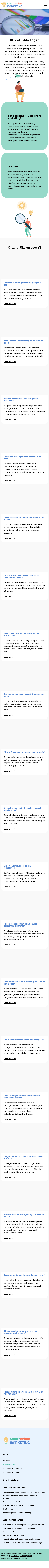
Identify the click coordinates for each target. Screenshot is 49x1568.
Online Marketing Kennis (12, 1468)
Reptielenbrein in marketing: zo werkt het (19, 1528)
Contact (6, 1460)
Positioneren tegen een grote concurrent (19, 1532)
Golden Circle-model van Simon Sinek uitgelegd (22, 1542)
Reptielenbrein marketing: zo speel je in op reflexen (23, 1524)
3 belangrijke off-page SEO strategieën (19, 1505)
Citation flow (8, 1509)
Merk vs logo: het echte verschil (15, 1535)
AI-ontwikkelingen (10, 1464)
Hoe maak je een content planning (17, 1512)
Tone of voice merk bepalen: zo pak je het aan (21, 1539)
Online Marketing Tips (11, 1472)
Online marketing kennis (14, 1487)
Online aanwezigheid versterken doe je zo (20, 1502)
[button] (46, 5)
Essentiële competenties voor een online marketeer (24, 1492)
